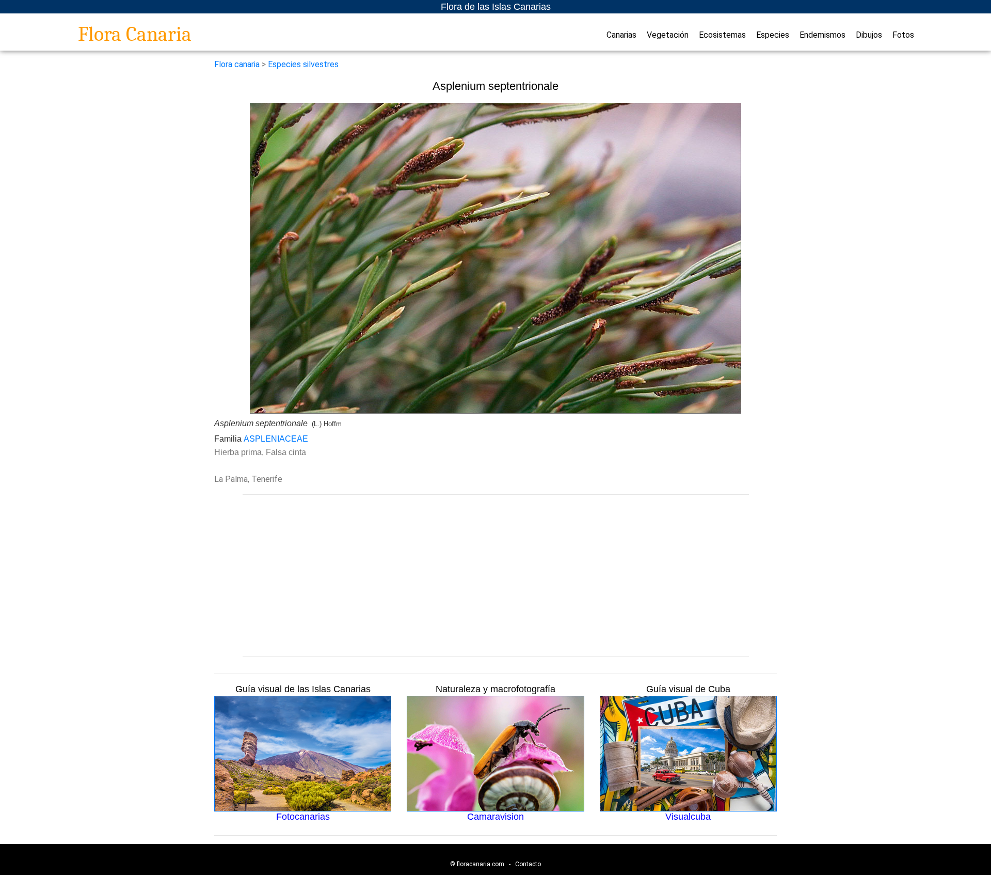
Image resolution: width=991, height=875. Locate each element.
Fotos (903, 35)
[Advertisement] (495, 575)
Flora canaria (237, 64)
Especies (772, 35)
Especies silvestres (303, 64)
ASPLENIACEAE (276, 438)
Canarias (621, 35)
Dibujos (869, 35)
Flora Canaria (134, 34)
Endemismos (822, 35)
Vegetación (668, 35)
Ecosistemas (722, 35)
